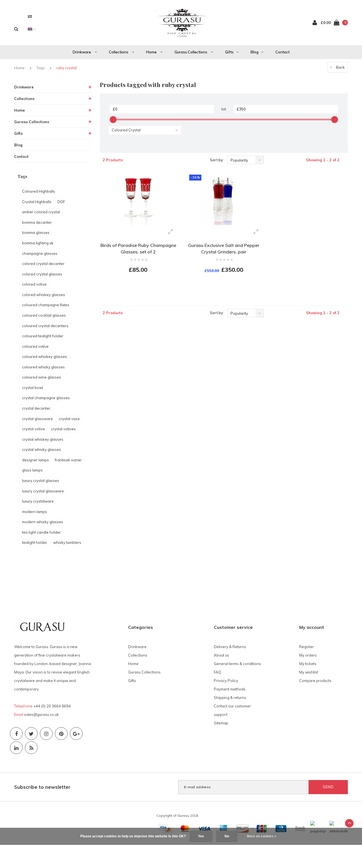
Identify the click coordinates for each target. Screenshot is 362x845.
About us (221, 655)
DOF (61, 201)
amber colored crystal (41, 212)
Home (152, 52)
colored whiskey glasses (43, 294)
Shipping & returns (230, 697)
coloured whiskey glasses (44, 356)
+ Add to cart (134, 285)
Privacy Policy (226, 680)
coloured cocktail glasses (44, 315)
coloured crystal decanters (45, 325)
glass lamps (32, 470)
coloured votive (35, 346)
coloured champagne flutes (45, 305)
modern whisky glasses (42, 522)
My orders (308, 655)
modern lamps (34, 511)
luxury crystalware (38, 501)
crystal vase (69, 418)
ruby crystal (67, 68)
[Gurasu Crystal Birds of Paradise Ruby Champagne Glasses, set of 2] (138, 198)
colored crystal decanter (43, 263)
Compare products (315, 680)
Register (306, 646)
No (227, 836)
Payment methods (229, 689)
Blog (254, 52)
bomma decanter (37, 222)
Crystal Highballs (36, 201)
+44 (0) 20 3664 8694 (52, 706)
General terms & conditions (237, 663)
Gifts (229, 52)
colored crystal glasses (42, 274)
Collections (119, 52)
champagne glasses (39, 253)
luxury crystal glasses (40, 480)
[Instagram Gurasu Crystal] (46, 733)
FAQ (217, 672)
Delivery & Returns (230, 646)
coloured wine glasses (41, 377)
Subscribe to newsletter (42, 787)
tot (223, 109)
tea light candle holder (41, 532)
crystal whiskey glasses (42, 439)
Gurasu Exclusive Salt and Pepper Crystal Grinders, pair (223, 248)
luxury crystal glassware (43, 491)
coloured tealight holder (42, 336)
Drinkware (82, 52)
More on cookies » (261, 836)
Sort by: (217, 160)
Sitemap (221, 723)
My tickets (307, 663)
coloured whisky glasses (43, 367)
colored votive (34, 284)
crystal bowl (32, 387)
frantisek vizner (68, 460)
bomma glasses (35, 232)
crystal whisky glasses (41, 449)
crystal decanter (36, 408)
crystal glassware (37, 418)
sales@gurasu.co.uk (41, 714)
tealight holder (34, 542)
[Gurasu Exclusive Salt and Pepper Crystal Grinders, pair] (223, 198)
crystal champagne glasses (46, 398)
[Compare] (30, 16)
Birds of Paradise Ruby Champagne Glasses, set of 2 (138, 248)
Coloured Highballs (38, 191)
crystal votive (33, 429)
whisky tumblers (67, 542)
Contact (282, 52)
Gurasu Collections (191, 52)
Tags (40, 68)
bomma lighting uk (37, 243)
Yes (201, 836)
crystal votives (63, 429)
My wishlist (308, 672)
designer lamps (35, 460)
